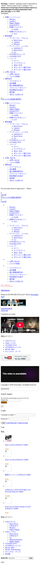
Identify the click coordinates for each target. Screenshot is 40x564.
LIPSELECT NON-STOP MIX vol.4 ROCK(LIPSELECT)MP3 (18, 491)
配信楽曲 (8, 36)
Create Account (22, 423)
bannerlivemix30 (6, 308)
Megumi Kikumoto (15, 540)
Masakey (12, 19)
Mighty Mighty (14, 23)
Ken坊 (16, 29)
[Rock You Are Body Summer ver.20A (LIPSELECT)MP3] (8, 503)
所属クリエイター (16, 27)
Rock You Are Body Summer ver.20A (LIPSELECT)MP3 (18, 508)
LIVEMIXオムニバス (17, 54)
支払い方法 (18, 65)
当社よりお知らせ (16, 94)
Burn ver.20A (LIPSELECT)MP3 (16, 445)
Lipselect (12, 21)
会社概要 (12, 83)
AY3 (15, 34)
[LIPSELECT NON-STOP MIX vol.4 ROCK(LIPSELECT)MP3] (8, 486)
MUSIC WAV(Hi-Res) (13, 550)
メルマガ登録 (14, 76)
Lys (15, 52)
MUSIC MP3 (9, 349)
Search (4, 402)
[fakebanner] (13, 305)
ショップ (12, 58)
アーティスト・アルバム (18, 38)
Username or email (8, 415)
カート (16, 61)
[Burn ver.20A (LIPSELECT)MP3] (8, 441)
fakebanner (5, 290)
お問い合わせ (10, 72)
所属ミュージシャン (12, 17)
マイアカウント (20, 63)
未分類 (7, 554)
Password (5, 419)
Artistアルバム (10, 341)
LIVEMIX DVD (15, 56)
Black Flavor (18, 40)
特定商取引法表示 (16, 90)
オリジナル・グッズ (12, 351)
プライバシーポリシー (17, 88)
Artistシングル (10, 343)
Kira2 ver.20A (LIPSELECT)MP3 (16, 460)
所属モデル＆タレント (17, 32)
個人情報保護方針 (16, 85)
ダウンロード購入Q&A (22, 70)
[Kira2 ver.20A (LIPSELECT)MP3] (8, 456)
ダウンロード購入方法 (22, 67)
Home (2, 285)
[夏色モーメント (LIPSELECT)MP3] (8, 471)
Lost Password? (11, 423)
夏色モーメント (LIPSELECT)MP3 (18, 475)
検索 (31, 558)
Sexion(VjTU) (14, 25)
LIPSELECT (18, 48)
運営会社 (8, 79)
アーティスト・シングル (18, 46)
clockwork (4, 310)
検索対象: (4, 558)
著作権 (12, 92)
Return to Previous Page (7, 286)
